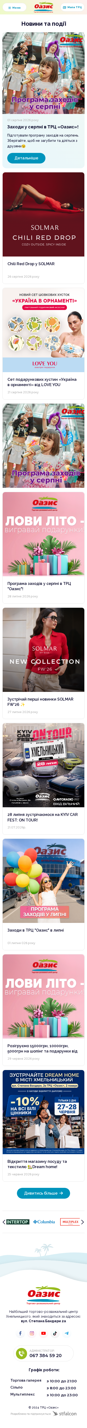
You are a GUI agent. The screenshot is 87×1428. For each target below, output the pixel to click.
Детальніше (26, 158)
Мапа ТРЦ (72, 7)
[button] (14, 7)
